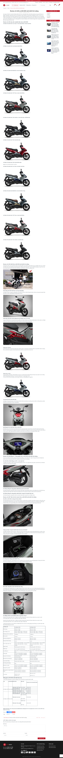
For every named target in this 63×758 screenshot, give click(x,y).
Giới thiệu (40, 2)
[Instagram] (26, 750)
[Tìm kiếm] (50, 5)
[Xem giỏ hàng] (58, 5)
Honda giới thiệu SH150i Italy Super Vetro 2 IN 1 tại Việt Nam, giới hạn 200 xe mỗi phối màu (54, 30)
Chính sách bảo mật (52, 746)
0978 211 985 (10, 748)
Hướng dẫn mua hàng (40, 746)
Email (26, 733)
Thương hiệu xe (28, 5)
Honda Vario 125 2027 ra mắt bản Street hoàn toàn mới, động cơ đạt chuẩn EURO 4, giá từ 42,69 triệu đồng (55, 24)
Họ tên (4, 733)
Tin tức (44, 2)
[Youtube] (24, 750)
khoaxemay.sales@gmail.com (23, 2)
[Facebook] (21, 750)
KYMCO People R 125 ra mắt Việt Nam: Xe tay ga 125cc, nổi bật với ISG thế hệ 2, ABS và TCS (55, 36)
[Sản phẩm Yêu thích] (54, 5)
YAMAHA (48, 13)
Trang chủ (36, 2)
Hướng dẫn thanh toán (40, 747)
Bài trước (39, 717)
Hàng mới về (34, 5)
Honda (14, 714)
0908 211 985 (14, 2)
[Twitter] (23, 750)
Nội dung (5, 723)
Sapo (40, 756)
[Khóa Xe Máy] (6, 5)
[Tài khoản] (56, 5)
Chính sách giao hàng (40, 748)
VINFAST (48, 17)
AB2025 (8, 714)
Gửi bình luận (41, 738)
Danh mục (16, 5)
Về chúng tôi (50, 2)
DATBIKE (48, 16)
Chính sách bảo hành (52, 747)
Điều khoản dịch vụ (40, 750)
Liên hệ (47, 2)
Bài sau (42, 717)
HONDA (48, 14)
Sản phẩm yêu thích (56, 2)
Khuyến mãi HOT (22, 5)
